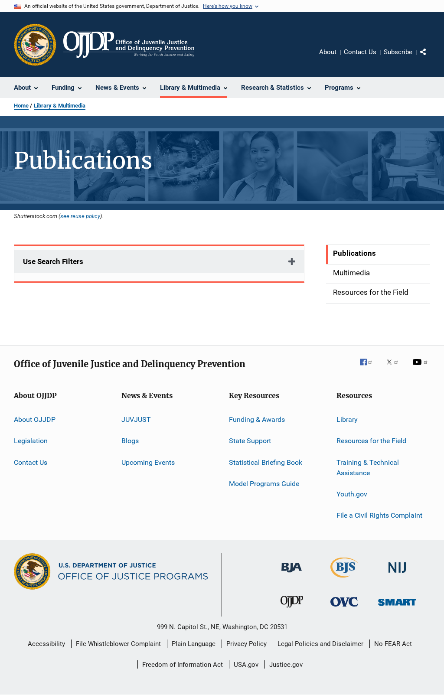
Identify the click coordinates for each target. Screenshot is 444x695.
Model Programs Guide (264, 484)
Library (347, 419)
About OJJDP (35, 419)
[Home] (128, 44)
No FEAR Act (393, 644)
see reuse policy (80, 216)
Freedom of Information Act (182, 665)
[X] (395, 368)
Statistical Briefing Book (265, 462)
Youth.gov (351, 494)
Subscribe (398, 52)
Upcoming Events (148, 462)
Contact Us (360, 52)
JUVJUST (136, 419)
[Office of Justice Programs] (35, 44)
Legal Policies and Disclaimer (320, 644)
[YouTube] (421, 368)
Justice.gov (286, 665)
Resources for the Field (371, 441)
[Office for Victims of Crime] (344, 608)
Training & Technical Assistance (367, 467)
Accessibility (46, 644)
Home (21, 105)
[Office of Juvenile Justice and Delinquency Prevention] (292, 609)
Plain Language (193, 644)
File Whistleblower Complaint (118, 644)
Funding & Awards (257, 419)
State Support (250, 441)
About (327, 52)
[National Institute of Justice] (397, 574)
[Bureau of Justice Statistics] (344, 579)
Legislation (31, 441)
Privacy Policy (246, 644)
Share (430, 58)
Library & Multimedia (59, 105)
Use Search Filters (53, 261)
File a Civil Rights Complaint (379, 515)
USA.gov (246, 665)
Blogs (130, 441)
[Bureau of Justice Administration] (291, 574)
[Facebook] (369, 368)
